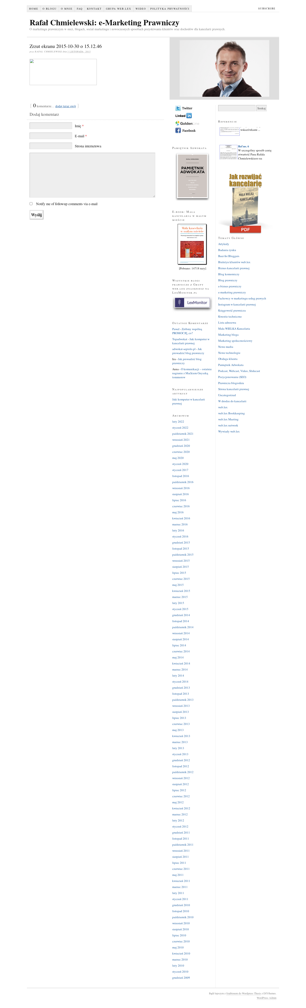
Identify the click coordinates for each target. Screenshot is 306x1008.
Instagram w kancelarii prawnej (237, 304)
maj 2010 (178, 947)
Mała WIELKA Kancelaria (234, 329)
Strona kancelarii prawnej (233, 389)
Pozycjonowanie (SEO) (232, 377)
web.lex (223, 407)
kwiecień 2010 (181, 953)
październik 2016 (183, 482)
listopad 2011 (180, 838)
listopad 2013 (180, 694)
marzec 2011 (180, 887)
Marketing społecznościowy (235, 341)
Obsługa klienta (227, 359)
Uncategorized (227, 395)
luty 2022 (178, 421)
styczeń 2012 (180, 826)
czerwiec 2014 (181, 651)
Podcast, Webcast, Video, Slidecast (239, 371)
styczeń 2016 (180, 536)
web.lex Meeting (228, 419)
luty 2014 (178, 675)
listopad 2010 (180, 911)
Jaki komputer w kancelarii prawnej (190, 341)
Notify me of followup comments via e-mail (66, 203)
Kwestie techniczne (230, 316)
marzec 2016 (180, 524)
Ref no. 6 (243, 142)
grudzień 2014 (181, 615)
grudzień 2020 (181, 446)
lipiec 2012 (179, 790)
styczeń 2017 (180, 470)
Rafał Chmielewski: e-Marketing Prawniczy (104, 22)
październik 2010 (183, 917)
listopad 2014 (180, 621)
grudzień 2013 (181, 688)
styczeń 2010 (180, 971)
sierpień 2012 (180, 784)
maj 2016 (178, 512)
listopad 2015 (180, 548)
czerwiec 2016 (181, 506)
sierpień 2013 (180, 712)
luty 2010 (178, 965)
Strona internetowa (88, 146)
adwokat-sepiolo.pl (184, 349)
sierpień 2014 (180, 639)
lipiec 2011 (179, 863)
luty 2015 (178, 603)
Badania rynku (227, 250)
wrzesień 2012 (181, 778)
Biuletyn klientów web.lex (234, 262)
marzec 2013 (180, 742)
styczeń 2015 (180, 609)
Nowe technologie (229, 353)
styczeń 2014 (180, 681)
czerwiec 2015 (181, 579)
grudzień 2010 (181, 905)
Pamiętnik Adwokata (231, 365)
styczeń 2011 (180, 899)
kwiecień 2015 (181, 591)
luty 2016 (178, 530)
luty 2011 (178, 893)
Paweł (175, 329)
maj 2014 (178, 657)
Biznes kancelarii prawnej (234, 268)
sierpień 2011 (180, 857)
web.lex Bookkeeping (231, 413)
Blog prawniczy (227, 280)
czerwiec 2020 (181, 452)
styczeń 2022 (180, 428)
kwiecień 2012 (181, 808)
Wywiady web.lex (229, 431)
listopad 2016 (180, 476)
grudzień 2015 (181, 542)
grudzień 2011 (181, 832)
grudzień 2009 (181, 978)
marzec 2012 (180, 814)
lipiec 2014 (179, 645)
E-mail (81, 135)
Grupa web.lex (118, 8)
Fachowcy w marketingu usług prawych (242, 298)
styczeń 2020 (180, 464)
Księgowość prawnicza (232, 310)
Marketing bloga (228, 335)
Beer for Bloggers (228, 256)
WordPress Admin (266, 997)
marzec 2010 (180, 959)
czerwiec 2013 (181, 724)
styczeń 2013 (180, 754)
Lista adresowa (227, 322)
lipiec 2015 (179, 573)
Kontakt (94, 8)
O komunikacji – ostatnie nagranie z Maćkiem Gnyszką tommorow (192, 373)
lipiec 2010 (179, 935)
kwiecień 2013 (181, 736)
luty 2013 (178, 748)
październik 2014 (183, 627)
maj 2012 (178, 802)
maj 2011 (178, 875)
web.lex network (228, 425)
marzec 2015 (180, 597)
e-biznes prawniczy (229, 286)
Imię (79, 125)
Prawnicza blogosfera (231, 383)
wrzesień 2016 (181, 488)
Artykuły (223, 244)
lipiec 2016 (179, 500)
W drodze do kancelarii (232, 401)
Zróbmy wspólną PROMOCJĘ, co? (187, 331)
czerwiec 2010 (181, 941)
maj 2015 (178, 585)
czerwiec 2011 (181, 869)
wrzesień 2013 (181, 706)
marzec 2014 (180, 669)
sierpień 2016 (180, 494)
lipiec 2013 (179, 718)
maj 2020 (178, 458)
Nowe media (225, 347)
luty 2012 (178, 820)
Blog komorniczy (228, 274)
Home (33, 8)
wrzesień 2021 (181, 440)
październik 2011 (183, 845)
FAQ (80, 8)
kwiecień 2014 (181, 663)
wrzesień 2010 (181, 923)
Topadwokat (179, 339)
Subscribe (267, 8)
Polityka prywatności (170, 8)
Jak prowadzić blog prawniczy (188, 351)
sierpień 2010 (180, 929)
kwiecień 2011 (181, 881)
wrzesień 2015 (181, 561)
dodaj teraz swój (65, 106)
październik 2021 (183, 434)
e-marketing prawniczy (232, 292)
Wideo (141, 8)
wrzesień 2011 (181, 851)
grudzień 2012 (181, 760)
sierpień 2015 (180, 567)
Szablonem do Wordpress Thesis (243, 993)
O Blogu (50, 8)
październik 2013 (183, 700)
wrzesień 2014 (181, 633)
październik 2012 (183, 772)
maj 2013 (178, 730)
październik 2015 (183, 554)
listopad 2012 (180, 766)
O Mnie (67, 8)
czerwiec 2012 (181, 796)
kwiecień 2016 (181, 518)
